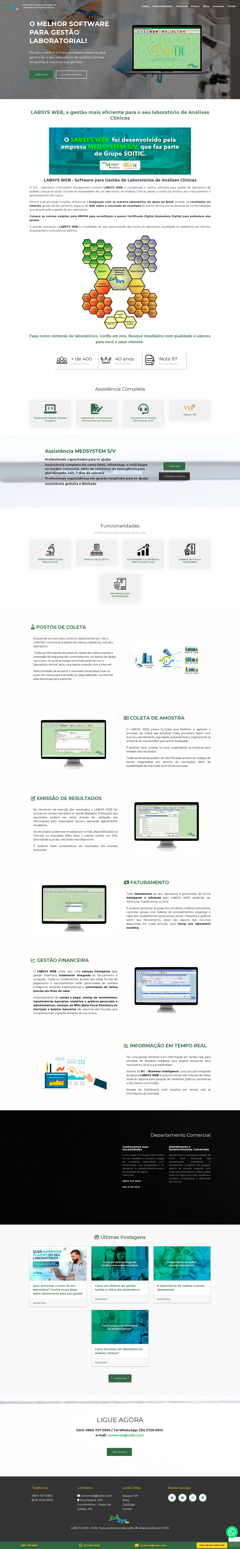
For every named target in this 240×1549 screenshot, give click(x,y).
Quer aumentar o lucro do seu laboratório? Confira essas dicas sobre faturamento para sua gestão (57, 1289)
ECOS (165, 1528)
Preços (195, 6)
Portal (231, 6)
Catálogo (128, 1504)
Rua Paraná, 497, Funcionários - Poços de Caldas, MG (94, 1504)
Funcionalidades (162, 6)
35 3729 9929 (43, 1500)
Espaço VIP (130, 1495)
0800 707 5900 (42, 1495)
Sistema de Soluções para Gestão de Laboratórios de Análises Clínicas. (39, 6)
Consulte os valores (71, 74)
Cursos (127, 1509)
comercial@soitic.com (125, 1435)
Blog (206, 6)
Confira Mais (120, 1378)
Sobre (145, 6)
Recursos (181, 6)
